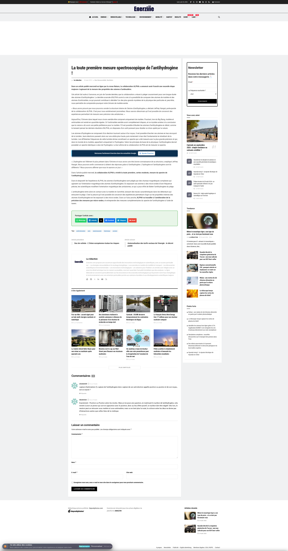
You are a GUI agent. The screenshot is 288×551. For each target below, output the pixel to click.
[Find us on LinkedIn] (203, 2)
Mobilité (159, 17)
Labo (194, 16)
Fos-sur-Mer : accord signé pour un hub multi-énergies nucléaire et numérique (83, 317)
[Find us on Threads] (206, 2)
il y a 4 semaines (77, 322)
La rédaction (77, 80)
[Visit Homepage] (144, 8)
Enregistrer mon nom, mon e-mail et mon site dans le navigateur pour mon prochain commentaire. (109, 482)
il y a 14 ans (93, 384)
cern (89, 231)
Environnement (145, 17)
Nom (73, 462)
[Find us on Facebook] (190, 2)
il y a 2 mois (158, 322)
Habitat (169, 17)
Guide (186, 16)
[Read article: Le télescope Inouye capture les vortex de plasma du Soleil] (192, 293)
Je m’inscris (208, 544)
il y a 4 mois (158, 357)
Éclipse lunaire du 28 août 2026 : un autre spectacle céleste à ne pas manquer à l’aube (204, 184)
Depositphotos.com (96, 508)
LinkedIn (93, 220)
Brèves (191, 226)
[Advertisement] (144, 38)
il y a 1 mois (131, 322)
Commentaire (77, 434)
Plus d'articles (124, 367)
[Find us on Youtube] (200, 2)
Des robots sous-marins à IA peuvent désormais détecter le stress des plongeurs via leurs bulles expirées (202, 346)
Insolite (178, 17)
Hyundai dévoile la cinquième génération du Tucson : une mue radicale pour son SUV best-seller (208, 528)
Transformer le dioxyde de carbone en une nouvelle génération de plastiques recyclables (205, 162)
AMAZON (118, 511)
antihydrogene (80, 231)
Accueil (95, 17)
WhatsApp (81, 220)
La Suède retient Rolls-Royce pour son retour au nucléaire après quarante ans (83, 351)
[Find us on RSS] (209, 2)
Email (133, 220)
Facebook (110, 220)
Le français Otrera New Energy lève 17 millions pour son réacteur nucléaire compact (165, 317)
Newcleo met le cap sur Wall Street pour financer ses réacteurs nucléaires (111, 351)
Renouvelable (116, 17)
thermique (107, 231)
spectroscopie (97, 231)
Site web (129, 472)
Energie (103, 17)
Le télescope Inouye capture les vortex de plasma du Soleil (207, 293)
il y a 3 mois (131, 359)
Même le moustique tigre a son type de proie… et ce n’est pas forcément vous (207, 515)
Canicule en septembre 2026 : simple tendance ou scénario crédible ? (197, 147)
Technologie (130, 17)
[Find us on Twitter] (194, 2)
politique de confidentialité (141, 548)
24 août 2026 (204, 237)
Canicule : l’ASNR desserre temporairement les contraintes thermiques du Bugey (137, 317)
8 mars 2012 (88, 80)
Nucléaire (110, 80)
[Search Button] (219, 17)
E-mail (74, 472)
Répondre (83, 393)
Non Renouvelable (100, 80)
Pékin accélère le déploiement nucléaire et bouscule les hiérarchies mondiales (164, 351)
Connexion (217, 2)
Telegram (122, 220)
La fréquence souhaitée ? (197, 90)
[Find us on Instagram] (196, 2)
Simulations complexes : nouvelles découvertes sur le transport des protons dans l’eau (202, 337)
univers (115, 231)
